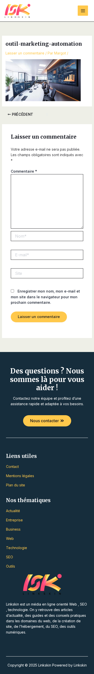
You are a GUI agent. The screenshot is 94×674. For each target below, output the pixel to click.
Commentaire (24, 171)
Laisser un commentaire (25, 53)
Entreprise (14, 520)
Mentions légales (20, 476)
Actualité (13, 511)
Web (10, 538)
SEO (9, 557)
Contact (12, 466)
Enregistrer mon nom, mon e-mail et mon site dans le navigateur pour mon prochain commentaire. (45, 297)
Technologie (16, 548)
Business (13, 529)
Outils (10, 566)
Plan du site (15, 485)
